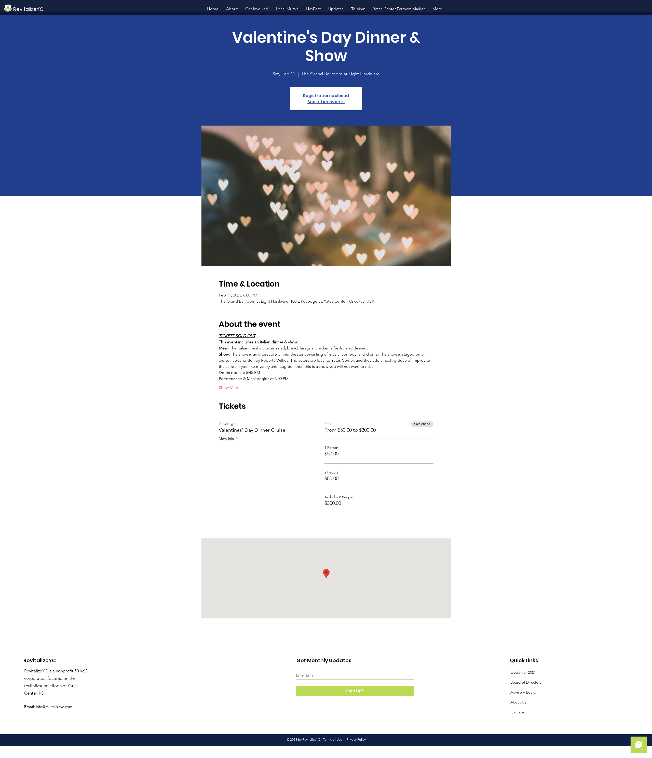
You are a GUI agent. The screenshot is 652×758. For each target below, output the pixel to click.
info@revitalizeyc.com (54, 706)
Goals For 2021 (523, 672)
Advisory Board (523, 692)
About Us (518, 702)
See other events (326, 102)
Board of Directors (525, 682)
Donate (517, 712)
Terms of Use (332, 739)
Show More (229, 387)
